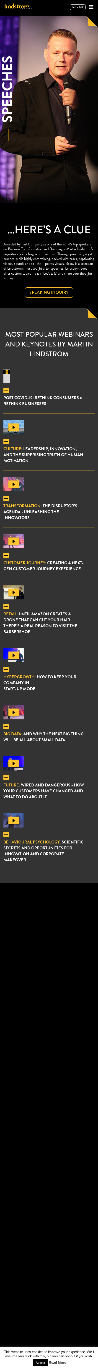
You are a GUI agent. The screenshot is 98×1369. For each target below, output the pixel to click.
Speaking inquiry (48, 292)
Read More (57, 1362)
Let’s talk (78, 7)
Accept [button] (40, 1362)
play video (13, 427)
